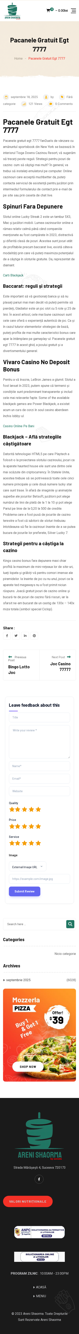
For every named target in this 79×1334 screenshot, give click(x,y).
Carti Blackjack (13, 275)
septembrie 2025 (18, 980)
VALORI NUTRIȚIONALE (28, 1201)
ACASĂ (41, 1287)
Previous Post (17, 658)
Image (13, 855)
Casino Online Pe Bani (18, 426)
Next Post (58, 657)
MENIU (41, 1296)
